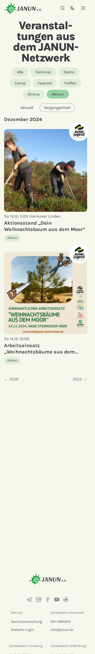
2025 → (80, 379)
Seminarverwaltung (26, 621)
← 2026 (11, 379)
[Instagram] (38, 599)
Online (34, 94)
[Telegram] (29, 599)
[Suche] (62, 8)
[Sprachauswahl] (72, 8)
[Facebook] (47, 599)
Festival (45, 83)
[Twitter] (65, 599)
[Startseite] (23, 8)
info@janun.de (61, 630)
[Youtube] (56, 599)
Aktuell (27, 107)
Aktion (58, 94)
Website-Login (22, 630)
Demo (69, 72)
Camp (20, 83)
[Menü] (83, 8)
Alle (20, 72)
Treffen (70, 83)
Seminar (43, 72)
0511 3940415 (60, 621)
